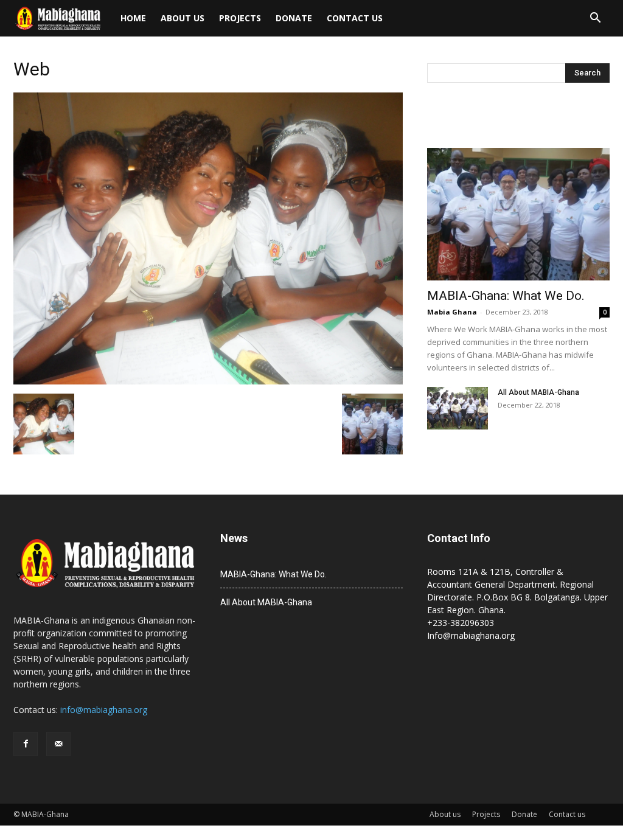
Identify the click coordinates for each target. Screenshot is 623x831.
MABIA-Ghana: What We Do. (506, 295)
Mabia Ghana (452, 311)
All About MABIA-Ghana (538, 392)
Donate (294, 18)
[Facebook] (25, 744)
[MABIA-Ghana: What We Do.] (518, 214)
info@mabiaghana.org (103, 709)
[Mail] (58, 744)
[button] (595, 19)
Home (133, 18)
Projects (240, 18)
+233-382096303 (460, 622)
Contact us (355, 18)
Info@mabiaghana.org (471, 635)
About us (182, 18)
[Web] (208, 381)
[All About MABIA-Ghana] (457, 408)
